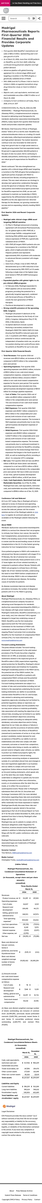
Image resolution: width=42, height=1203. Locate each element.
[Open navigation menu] (3, 18)
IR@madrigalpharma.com (22, 853)
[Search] (29, 18)
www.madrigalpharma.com (12, 640)
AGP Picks (5, 3)
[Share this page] (39, 18)
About (11, 1191)
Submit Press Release (13, 1195)
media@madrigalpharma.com (27, 860)
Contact (37, 1200)
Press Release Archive (24, 1191)
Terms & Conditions (30, 1195)
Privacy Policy (27, 1200)
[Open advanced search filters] (33, 18)
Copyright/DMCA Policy (11, 1200)
